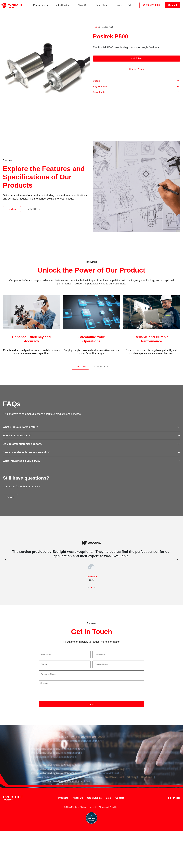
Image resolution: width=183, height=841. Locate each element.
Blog (117, 5)
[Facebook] (169, 798)
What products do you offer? (20, 427)
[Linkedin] (173, 798)
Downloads (99, 92)
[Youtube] (178, 798)
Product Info (39, 5)
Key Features (100, 86)
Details (96, 81)
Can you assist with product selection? (27, 452)
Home (96, 27)
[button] (136, 81)
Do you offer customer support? (22, 444)
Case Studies (102, 5)
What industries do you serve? (21, 460)
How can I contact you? (17, 435)
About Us (82, 5)
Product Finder (61, 5)
